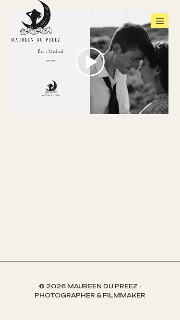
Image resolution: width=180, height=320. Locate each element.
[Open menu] (159, 20)
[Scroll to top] (170, 300)
